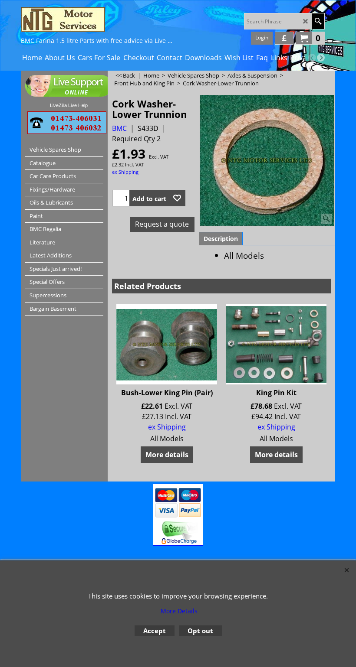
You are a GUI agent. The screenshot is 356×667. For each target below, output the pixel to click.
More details (166, 454)
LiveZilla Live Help (69, 105)
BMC (119, 128)
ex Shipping (125, 172)
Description (221, 238)
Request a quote (162, 224)
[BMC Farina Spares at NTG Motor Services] (97, 19)
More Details (179, 611)
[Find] (318, 21)
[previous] (312, 58)
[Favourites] (177, 198)
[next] (321, 58)
